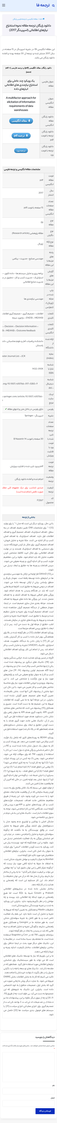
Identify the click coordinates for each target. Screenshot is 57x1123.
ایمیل (53, 1098)
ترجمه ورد (21, 150)
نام (53, 1085)
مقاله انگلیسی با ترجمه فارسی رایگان (25, 19)
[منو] (3, 6)
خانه (41, 19)
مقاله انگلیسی (19, 120)
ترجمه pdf (19, 135)
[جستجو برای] (53, 6)
